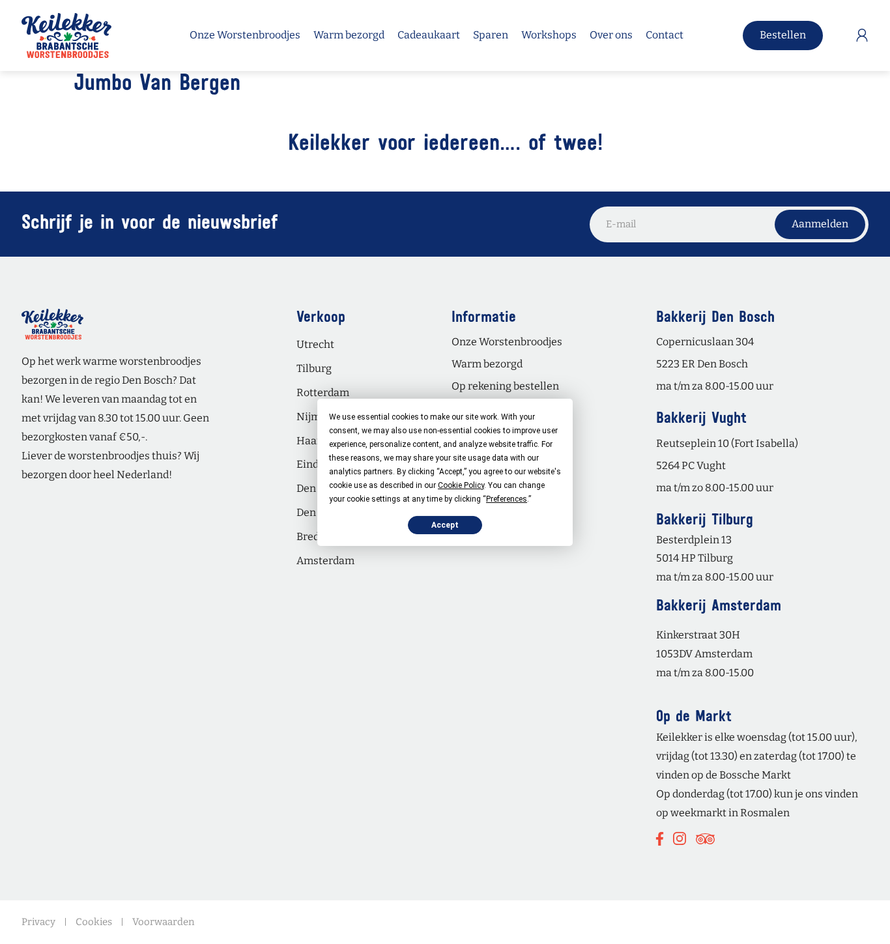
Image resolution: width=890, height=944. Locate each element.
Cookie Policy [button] (461, 484)
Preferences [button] (506, 498)
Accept (445, 524)
